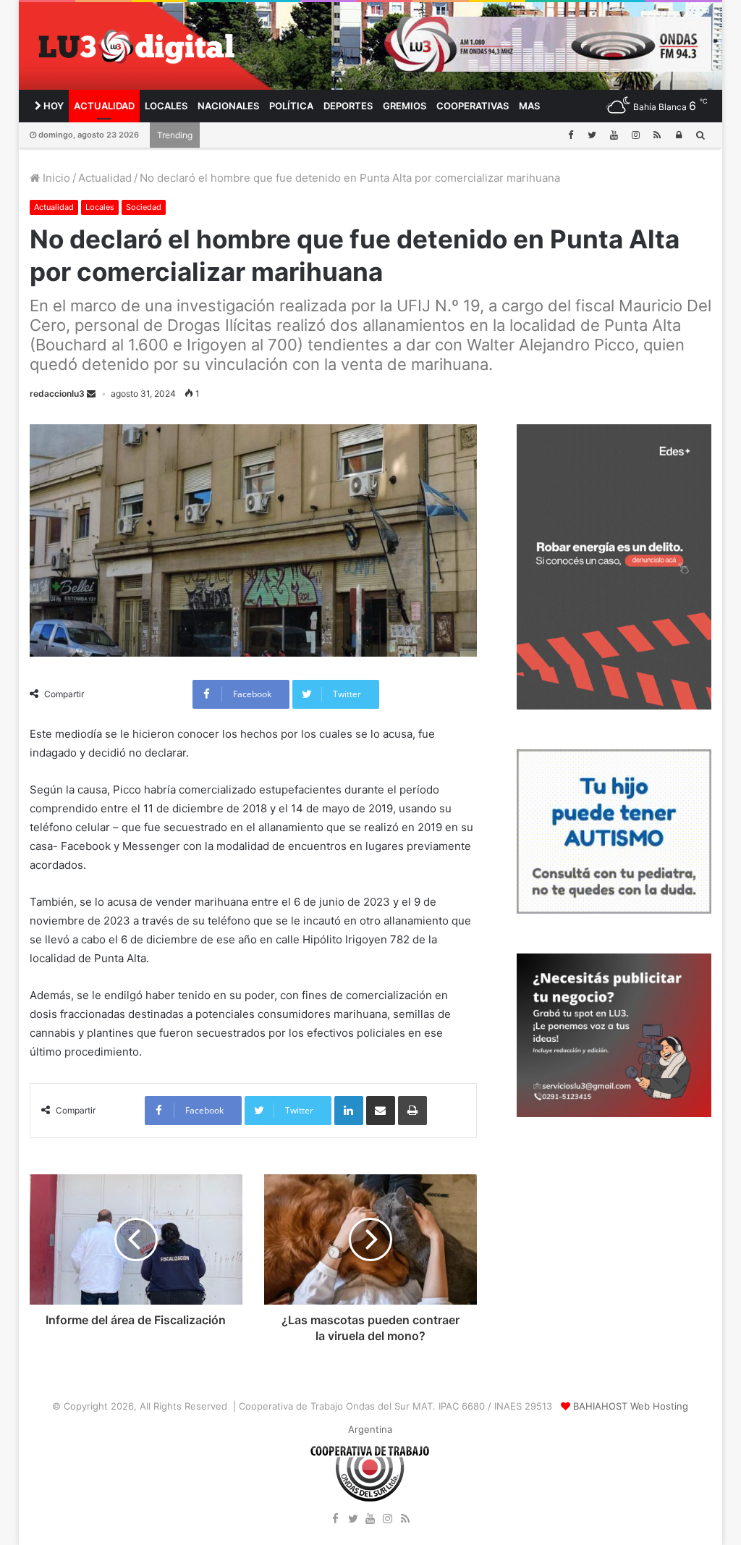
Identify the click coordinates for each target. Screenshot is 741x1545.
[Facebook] (570, 135)
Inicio (55, 178)
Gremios (404, 105)
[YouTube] (613, 135)
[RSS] (657, 135)
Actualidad (104, 105)
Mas (529, 105)
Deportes (348, 105)
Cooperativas (472, 105)
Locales (166, 105)
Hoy (52, 105)
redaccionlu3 (57, 393)
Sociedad (143, 207)
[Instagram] (635, 135)
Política (291, 105)
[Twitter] (592, 135)
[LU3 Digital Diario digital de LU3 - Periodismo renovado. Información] (136, 46)
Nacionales (228, 105)
